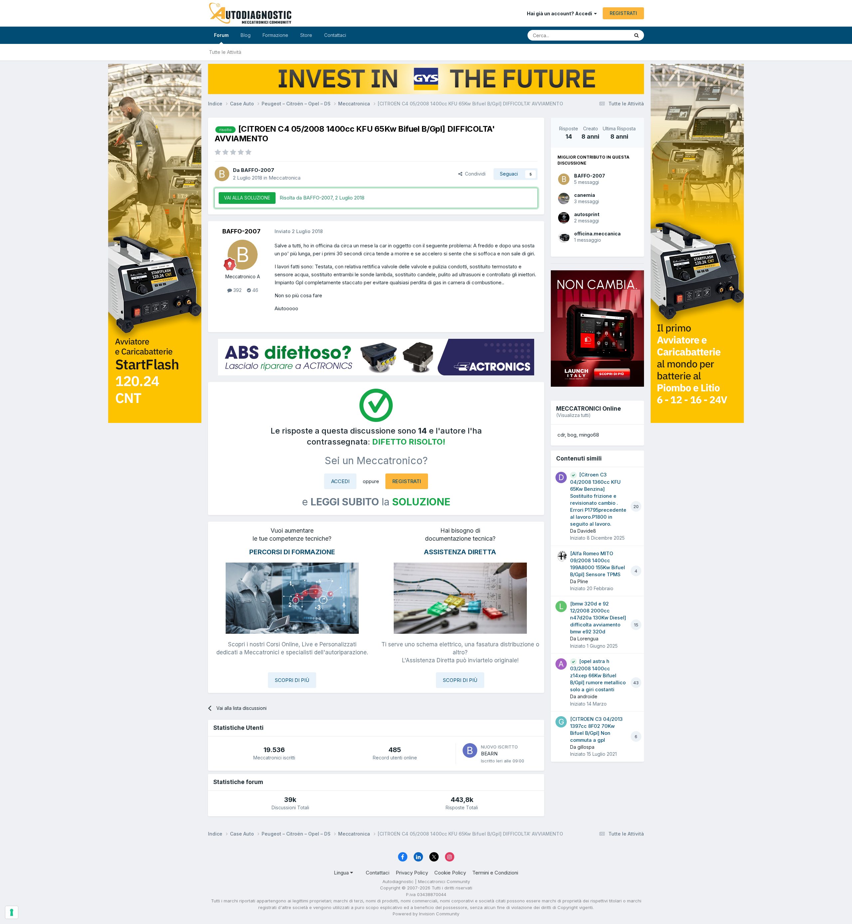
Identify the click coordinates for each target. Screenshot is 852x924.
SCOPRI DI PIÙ (292, 680)
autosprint (586, 214)
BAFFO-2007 (589, 176)
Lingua (342, 872)
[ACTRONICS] (376, 357)
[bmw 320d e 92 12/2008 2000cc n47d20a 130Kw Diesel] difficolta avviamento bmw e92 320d (598, 618)
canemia (584, 195)
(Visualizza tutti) (573, 415)
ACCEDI (340, 481)
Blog (246, 35)
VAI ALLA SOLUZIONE (247, 197)
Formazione (275, 35)
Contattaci (335, 35)
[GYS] (154, 453)
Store (306, 35)
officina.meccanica (597, 233)
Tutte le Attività (225, 52)
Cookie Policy (450, 872)
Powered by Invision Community (426, 913)
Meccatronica (285, 178)
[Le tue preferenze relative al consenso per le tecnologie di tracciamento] (11, 912)
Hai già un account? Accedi (560, 13)
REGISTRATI (623, 13)
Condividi (474, 174)
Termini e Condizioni (495, 872)
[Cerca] (636, 35)
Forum (221, 35)
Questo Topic (606, 35)
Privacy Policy (412, 872)
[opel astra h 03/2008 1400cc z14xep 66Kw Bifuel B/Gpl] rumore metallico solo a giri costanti (598, 675)
